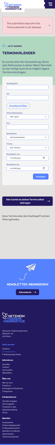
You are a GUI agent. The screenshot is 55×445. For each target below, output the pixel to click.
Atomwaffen (7, 370)
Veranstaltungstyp (14, 113)
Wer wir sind (7, 383)
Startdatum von (13, 154)
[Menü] (50, 4)
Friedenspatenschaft (11, 428)
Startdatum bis (12, 164)
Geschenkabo (8, 434)
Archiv (4, 412)
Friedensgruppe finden (11, 354)
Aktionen (6, 349)
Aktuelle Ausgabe (9, 401)
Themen (5, 367)
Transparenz (7, 391)
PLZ (8, 123)
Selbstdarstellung (9, 410)
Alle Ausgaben (8, 404)
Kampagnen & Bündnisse (12, 388)
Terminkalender (8, 351)
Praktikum (6, 385)
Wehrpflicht (7, 373)
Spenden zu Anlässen (11, 431)
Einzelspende (7, 422)
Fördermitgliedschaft (11, 425)
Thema (9, 144)
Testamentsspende (10, 437)
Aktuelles (6, 364)
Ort (7, 94)
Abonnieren (25, 292)
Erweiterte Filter (18, 105)
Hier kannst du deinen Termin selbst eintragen (25, 201)
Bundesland (11, 133)
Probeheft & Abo (9, 407)
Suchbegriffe (11, 83)
